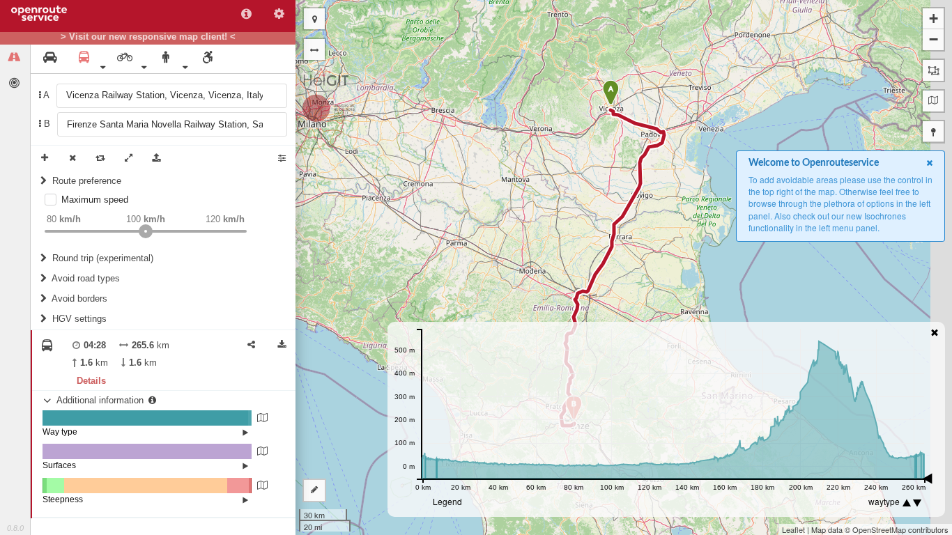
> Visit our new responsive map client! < (148, 37)
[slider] (146, 231)
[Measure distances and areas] (314, 490)
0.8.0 (15, 528)
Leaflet (793, 529)
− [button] (933, 39)
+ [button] (933, 18)
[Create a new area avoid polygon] (933, 70)
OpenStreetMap (879, 529)
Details (91, 380)
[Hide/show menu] (314, 49)
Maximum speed (94, 199)
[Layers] (933, 101)
